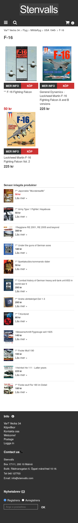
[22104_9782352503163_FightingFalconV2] (21, 129)
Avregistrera (32, 500)
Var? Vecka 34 (12, 30)
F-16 (61, 30)
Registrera (13, 500)
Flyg (25, 30)
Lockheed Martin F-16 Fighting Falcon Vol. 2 (17, 159)
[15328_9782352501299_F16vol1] (57, 63)
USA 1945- (50, 30)
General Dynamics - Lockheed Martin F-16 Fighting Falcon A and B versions (54, 98)
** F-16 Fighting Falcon (18, 92)
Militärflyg (35, 30)
